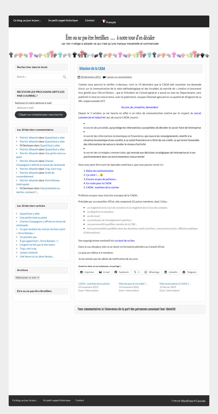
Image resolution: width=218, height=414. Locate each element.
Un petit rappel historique (63, 20)
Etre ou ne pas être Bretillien (34, 291)
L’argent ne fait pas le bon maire (37, 244)
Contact (90, 20)
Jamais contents (29, 252)
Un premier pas (28, 236)
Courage (200, 400)
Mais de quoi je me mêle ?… (133, 283)
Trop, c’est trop (53, 168)
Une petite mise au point (33, 217)
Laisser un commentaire (119, 76)
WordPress (187, 400)
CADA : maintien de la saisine (94, 283)
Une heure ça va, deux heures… (37, 256)
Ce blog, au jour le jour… (27, 20)
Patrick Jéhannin (29, 137)
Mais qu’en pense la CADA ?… (175, 283)
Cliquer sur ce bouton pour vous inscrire (41, 114)
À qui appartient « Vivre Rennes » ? (39, 240)
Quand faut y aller (55, 137)
